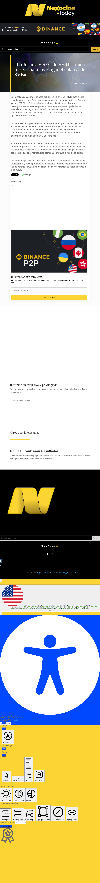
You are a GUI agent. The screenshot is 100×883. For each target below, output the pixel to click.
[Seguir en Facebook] (47, 554)
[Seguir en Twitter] (53, 554)
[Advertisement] (49, 213)
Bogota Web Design (46, 572)
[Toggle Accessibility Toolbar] (1, 580)
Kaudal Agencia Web (66, 572)
